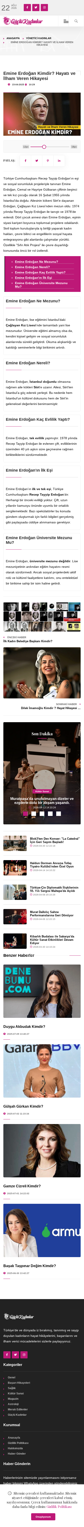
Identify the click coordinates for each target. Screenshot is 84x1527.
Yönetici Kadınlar (38, 38)
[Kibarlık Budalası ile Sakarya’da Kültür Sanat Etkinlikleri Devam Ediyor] (15, 941)
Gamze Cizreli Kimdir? (22, 1186)
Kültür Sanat (42, 791)
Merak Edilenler (18, 1409)
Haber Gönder (17, 1453)
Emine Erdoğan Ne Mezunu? (36, 261)
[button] (25, 813)
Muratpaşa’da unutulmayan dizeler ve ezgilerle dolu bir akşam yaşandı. (42, 801)
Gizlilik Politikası (18, 1443)
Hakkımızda (15, 1448)
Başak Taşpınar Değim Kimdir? (29, 1266)
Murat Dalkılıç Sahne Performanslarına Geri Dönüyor (51, 913)
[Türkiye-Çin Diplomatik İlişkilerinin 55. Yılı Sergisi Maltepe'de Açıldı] (15, 892)
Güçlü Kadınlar (17, 1414)
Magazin (13, 1398)
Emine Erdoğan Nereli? (32, 267)
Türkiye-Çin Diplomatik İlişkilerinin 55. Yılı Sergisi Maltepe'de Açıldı (54, 889)
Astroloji (13, 1404)
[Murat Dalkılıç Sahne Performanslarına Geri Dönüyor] (15, 916)
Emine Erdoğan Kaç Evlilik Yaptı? (40, 272)
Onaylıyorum (43, 1516)
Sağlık (12, 1388)
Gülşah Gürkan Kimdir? (23, 1106)
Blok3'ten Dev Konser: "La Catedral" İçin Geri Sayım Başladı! (55, 840)
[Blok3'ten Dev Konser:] (15, 843)
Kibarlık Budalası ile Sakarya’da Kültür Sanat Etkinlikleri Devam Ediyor (52, 940)
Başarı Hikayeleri (19, 1382)
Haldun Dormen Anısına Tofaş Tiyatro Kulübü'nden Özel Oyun (52, 864)
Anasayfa (13, 38)
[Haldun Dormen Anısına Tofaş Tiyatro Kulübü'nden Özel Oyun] (15, 867)
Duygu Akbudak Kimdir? (24, 1027)
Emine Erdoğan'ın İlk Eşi (33, 277)
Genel (11, 1377)
